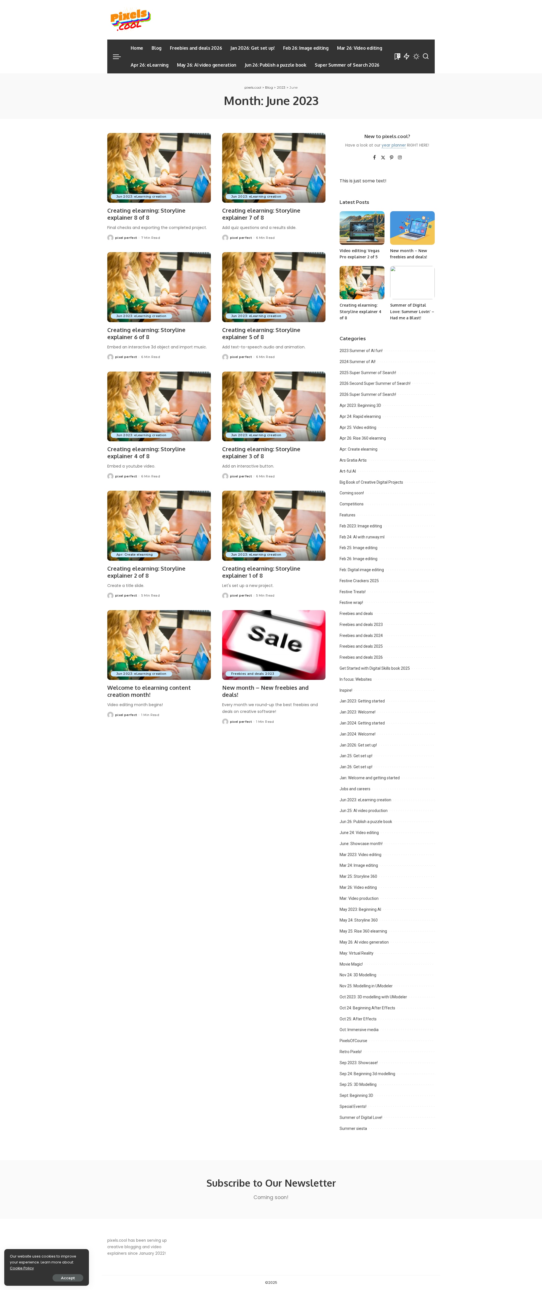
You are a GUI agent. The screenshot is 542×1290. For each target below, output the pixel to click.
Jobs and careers (355, 789)
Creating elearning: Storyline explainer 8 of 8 (146, 214)
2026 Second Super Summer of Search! (375, 383)
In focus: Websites (356, 679)
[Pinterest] (391, 158)
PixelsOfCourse (353, 1040)
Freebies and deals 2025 (361, 646)
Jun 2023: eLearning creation (141, 196)
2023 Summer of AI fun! (361, 350)
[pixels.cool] (129, 19)
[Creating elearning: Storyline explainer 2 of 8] (159, 526)
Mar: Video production (359, 898)
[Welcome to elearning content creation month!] (159, 645)
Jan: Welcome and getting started (370, 778)
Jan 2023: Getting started (362, 701)
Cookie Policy (22, 1268)
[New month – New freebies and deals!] (274, 645)
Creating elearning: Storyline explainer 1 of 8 (261, 572)
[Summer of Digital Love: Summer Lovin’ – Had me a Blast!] (412, 283)
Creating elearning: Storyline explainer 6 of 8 (146, 333)
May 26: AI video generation (364, 942)
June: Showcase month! (361, 843)
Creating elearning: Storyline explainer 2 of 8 (146, 572)
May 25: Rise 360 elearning (363, 931)
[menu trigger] (119, 56)
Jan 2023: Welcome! (357, 712)
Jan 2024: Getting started (362, 723)
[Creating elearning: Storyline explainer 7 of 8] (274, 168)
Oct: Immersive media (359, 1029)
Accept (68, 1278)
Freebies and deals (356, 613)
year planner (394, 145)
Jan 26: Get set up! (356, 767)
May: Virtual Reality (356, 953)
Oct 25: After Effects (358, 1019)
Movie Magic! (351, 964)
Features (347, 515)
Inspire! (346, 690)
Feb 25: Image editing (358, 547)
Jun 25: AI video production (364, 810)
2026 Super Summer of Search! (368, 394)
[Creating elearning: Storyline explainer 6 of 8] (159, 287)
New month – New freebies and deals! (265, 691)
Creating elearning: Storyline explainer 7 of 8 (261, 214)
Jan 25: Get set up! (356, 756)
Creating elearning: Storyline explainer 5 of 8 (261, 333)
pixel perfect (126, 238)
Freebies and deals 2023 (252, 674)
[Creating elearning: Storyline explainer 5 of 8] (274, 287)
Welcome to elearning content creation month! (149, 691)
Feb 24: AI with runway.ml (362, 537)
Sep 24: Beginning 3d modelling (367, 1073)
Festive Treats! (353, 592)
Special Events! (353, 1106)
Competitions (352, 504)
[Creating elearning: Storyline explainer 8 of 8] (159, 168)
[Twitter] (383, 158)
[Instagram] (400, 158)
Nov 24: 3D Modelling (358, 975)
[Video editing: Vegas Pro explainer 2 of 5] (362, 228)
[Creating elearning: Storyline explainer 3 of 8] (274, 407)
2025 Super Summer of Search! (368, 372)
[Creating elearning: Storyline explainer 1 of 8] (274, 526)
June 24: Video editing (359, 832)
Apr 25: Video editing (358, 427)
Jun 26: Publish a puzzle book (366, 821)
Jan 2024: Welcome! (357, 734)
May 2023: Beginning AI (360, 909)
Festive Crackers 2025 (359, 581)
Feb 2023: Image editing (361, 526)
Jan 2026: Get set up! (358, 745)
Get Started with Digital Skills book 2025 (375, 668)
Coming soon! (352, 493)
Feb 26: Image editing (358, 558)
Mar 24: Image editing (359, 865)
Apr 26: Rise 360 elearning (363, 438)
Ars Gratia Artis (353, 460)
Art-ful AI (348, 471)
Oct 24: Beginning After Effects (367, 1008)
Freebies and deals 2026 (361, 657)
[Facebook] (374, 158)
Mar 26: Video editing (358, 887)
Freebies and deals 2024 (361, 635)
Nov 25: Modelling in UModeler (366, 986)
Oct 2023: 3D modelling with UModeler (373, 997)
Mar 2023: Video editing (360, 854)
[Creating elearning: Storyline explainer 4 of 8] (159, 407)
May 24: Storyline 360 (359, 920)
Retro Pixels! (351, 1051)
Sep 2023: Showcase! (359, 1062)
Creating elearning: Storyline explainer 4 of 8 (146, 452)
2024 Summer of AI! (357, 361)
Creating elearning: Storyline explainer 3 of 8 (261, 452)
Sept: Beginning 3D (356, 1095)
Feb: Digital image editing (362, 569)
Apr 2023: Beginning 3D (360, 405)
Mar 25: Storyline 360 (358, 876)
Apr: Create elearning (134, 554)
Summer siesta (353, 1128)
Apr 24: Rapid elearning (360, 416)
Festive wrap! (351, 602)
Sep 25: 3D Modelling (358, 1084)
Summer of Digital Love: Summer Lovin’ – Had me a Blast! (412, 311)
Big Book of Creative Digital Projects (371, 482)
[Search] (425, 56)
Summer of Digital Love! (361, 1117)
